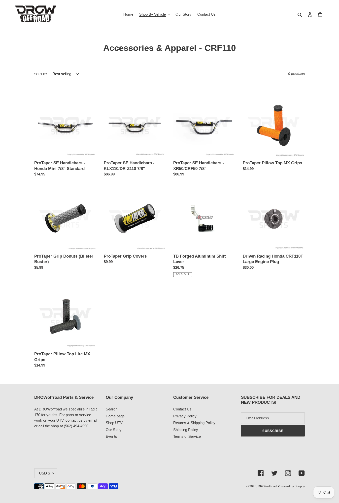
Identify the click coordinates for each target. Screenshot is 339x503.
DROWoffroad (267, 486)
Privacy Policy (185, 416)
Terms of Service (187, 436)
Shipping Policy (185, 430)
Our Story (114, 430)
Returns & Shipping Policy (194, 423)
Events (111, 436)
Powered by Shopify (291, 486)
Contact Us (182, 409)
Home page (115, 416)
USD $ (44, 473)
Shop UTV (114, 423)
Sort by (40, 74)
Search (111, 409)
